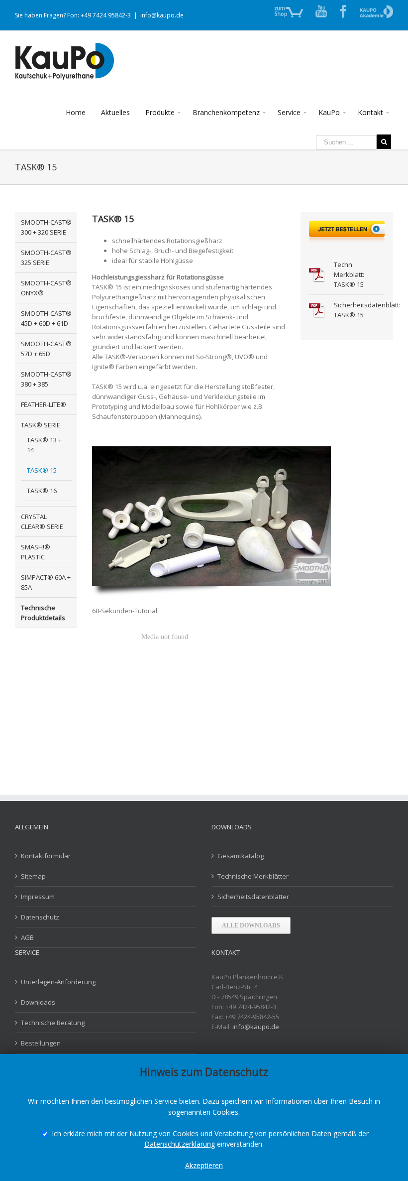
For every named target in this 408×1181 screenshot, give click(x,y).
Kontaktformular (46, 855)
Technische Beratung (53, 1022)
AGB (27, 937)
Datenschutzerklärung (179, 1144)
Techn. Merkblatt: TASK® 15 (349, 274)
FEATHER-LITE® (43, 404)
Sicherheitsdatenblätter (253, 896)
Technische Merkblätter (253, 876)
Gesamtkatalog (240, 855)
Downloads (38, 1002)
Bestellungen (41, 1043)
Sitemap (33, 876)
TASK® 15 (42, 470)
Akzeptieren (204, 1165)
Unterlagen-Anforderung (58, 981)
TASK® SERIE (40, 424)
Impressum (38, 896)
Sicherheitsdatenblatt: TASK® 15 (359, 309)
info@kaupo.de (162, 15)
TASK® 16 (42, 490)
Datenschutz (40, 917)
